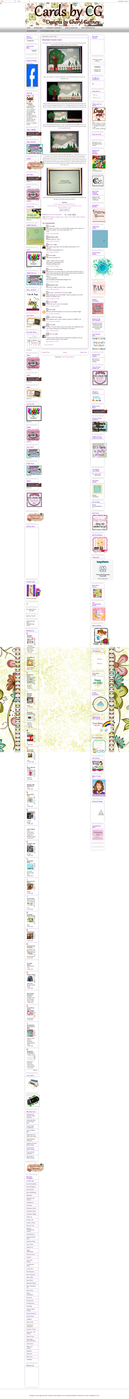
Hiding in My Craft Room (30, 785)
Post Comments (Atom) (68, 357)
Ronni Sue (52, 334)
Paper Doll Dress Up (70, 204)
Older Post (83, 352)
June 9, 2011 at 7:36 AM (52, 266)
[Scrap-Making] (101, 732)
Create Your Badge (31, 87)
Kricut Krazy (30, 932)
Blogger (97, 1395)
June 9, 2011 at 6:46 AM (52, 252)
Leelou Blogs (31, 829)
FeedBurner (97, 71)
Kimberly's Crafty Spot (30, 1052)
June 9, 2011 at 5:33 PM (52, 289)
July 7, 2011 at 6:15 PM (52, 330)
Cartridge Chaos (59, 217)
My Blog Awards (32, 31)
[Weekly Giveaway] (97, 313)
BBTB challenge (50, 217)
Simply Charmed (80, 217)
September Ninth (30, 861)
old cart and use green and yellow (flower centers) (70, 206)
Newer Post (46, 352)
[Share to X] (72, 215)
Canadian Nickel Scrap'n (31, 915)
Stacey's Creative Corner (29, 695)
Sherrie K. (51, 244)
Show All (35, 1070)
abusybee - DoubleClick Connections (58, 292)
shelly (50, 324)
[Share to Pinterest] (75, 215)
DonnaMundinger (53, 317)
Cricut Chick (30, 898)
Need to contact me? (71, 27)
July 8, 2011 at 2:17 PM (52, 341)
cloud (69, 207)
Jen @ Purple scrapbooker (30, 1126)
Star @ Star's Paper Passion (31, 1157)
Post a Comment (48, 344)
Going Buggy (31, 811)
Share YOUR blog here (88, 27)
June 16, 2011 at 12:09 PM (53, 321)
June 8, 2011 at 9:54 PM (52, 233)
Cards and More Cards (30, 750)
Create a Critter (68, 217)
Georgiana (51, 302)
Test (28, 787)
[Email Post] (65, 214)
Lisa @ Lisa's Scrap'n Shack (30, 1148)
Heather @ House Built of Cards (32, 1144)
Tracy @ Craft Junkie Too (30, 1152)
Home (28, 27)
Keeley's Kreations (30, 636)
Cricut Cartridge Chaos (59, 204)
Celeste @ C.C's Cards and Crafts (31, 1135)
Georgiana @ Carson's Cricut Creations (31, 1116)
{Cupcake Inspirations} (31, 713)
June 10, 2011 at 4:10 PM (52, 298)
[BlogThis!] (70, 215)
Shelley (50, 255)
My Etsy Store (38, 27)
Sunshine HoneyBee (53, 269)
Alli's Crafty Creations (30, 994)
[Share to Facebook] (73, 215)
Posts (96, 95)
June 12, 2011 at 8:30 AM (52, 313)
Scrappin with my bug (31, 844)
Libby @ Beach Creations (31, 1139)
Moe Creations (30, 733)
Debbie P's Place (30, 675)
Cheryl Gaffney (30, 63)
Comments (97, 97)
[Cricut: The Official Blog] (97, 475)
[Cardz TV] (99, 796)
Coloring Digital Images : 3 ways (50, 31)
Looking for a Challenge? (54, 27)
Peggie (50, 309)
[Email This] (68, 215)
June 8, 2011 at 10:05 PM (52, 241)
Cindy (50, 226)
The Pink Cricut (29, 964)
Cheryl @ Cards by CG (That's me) (31, 1121)
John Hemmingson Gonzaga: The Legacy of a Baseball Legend (31, 833)
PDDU (74, 217)
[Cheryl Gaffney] (32, 86)
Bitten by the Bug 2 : (63, 207)
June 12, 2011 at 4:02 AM (52, 306)
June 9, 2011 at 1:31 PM (52, 281)
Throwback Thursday (52, 206)
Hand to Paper (31, 974)
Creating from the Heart (31, 946)
